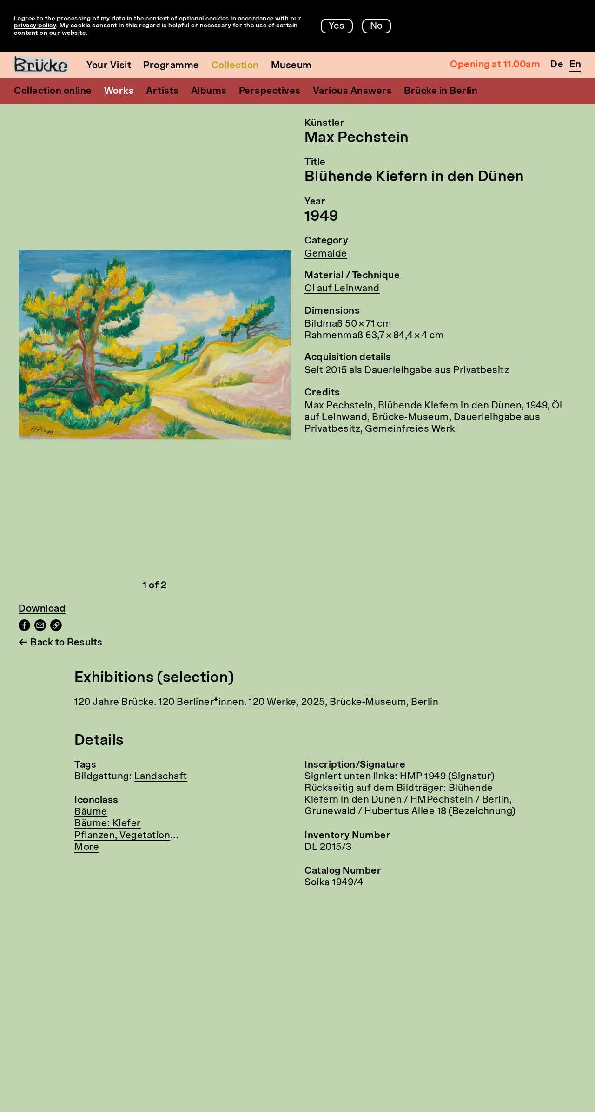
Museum (291, 66)
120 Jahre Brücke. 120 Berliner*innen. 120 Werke (185, 702)
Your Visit (108, 66)
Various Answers (352, 91)
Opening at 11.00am (495, 65)
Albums (209, 91)
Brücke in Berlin (440, 91)
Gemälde (325, 254)
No (376, 26)
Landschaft (160, 777)
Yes (337, 26)
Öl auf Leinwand (342, 289)
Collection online (53, 91)
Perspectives (270, 91)
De (556, 65)
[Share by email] (40, 628)
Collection (235, 66)
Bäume (90, 812)
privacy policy (35, 26)
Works (119, 91)
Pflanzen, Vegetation (122, 836)
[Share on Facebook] (24, 628)
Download (42, 609)
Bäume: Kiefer (107, 824)
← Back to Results (61, 643)
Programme (171, 66)
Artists (162, 91)
